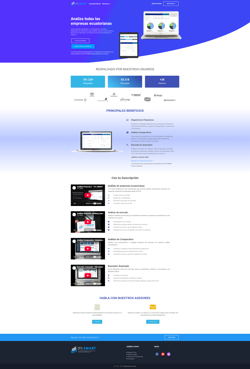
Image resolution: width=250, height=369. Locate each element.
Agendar (97, 321)
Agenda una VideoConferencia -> (142, 161)
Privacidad (130, 359)
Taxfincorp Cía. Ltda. (129, 366)
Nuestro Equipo (132, 354)
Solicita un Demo (80, 41)
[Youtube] (163, 354)
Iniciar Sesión (157, 3)
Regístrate (171, 3)
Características (95, 4)
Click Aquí (171, 337)
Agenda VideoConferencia (83, 46)
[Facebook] (157, 354)
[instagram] (169, 354)
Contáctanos (153, 321)
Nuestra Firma (131, 352)
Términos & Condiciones (135, 356)
